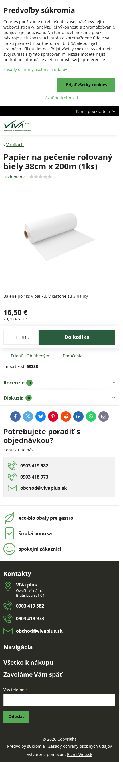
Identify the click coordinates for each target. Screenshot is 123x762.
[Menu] (112, 125)
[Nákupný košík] (98, 125)
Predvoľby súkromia (26, 746)
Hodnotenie (14, 177)
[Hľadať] (84, 125)
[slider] (40, 176)
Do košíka (77, 337)
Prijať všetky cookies (86, 84)
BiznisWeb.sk (79, 754)
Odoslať (16, 716)
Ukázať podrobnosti (59, 97)
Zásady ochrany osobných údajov (80, 746)
